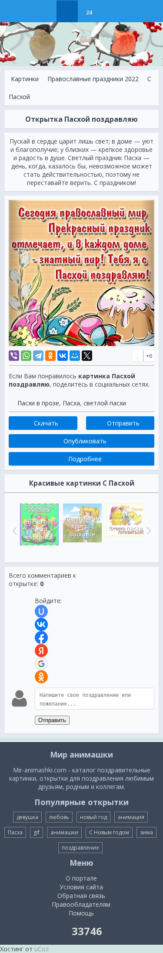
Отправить (52, 720)
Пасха (71, 403)
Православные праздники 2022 (93, 79)
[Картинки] (67, 11)
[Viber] (14, 355)
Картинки (25, 79)
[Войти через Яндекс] (41, 650)
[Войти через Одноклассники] (41, 676)
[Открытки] (45, 11)
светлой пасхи (104, 403)
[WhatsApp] (26, 355)
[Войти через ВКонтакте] (41, 624)
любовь (59, 817)
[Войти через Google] (41, 663)
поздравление (80, 847)
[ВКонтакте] (62, 355)
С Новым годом (109, 832)
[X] (87, 355)
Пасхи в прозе (38, 403)
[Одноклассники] (50, 355)
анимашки (64, 832)
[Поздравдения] (110, 11)
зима (146, 832)
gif (36, 832)
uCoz (41, 949)
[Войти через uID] (41, 611)
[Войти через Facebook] (41, 637)
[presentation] (13, 531)
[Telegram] (38, 355)
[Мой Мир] (75, 355)
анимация (131, 817)
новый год (93, 817)
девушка (27, 817)
